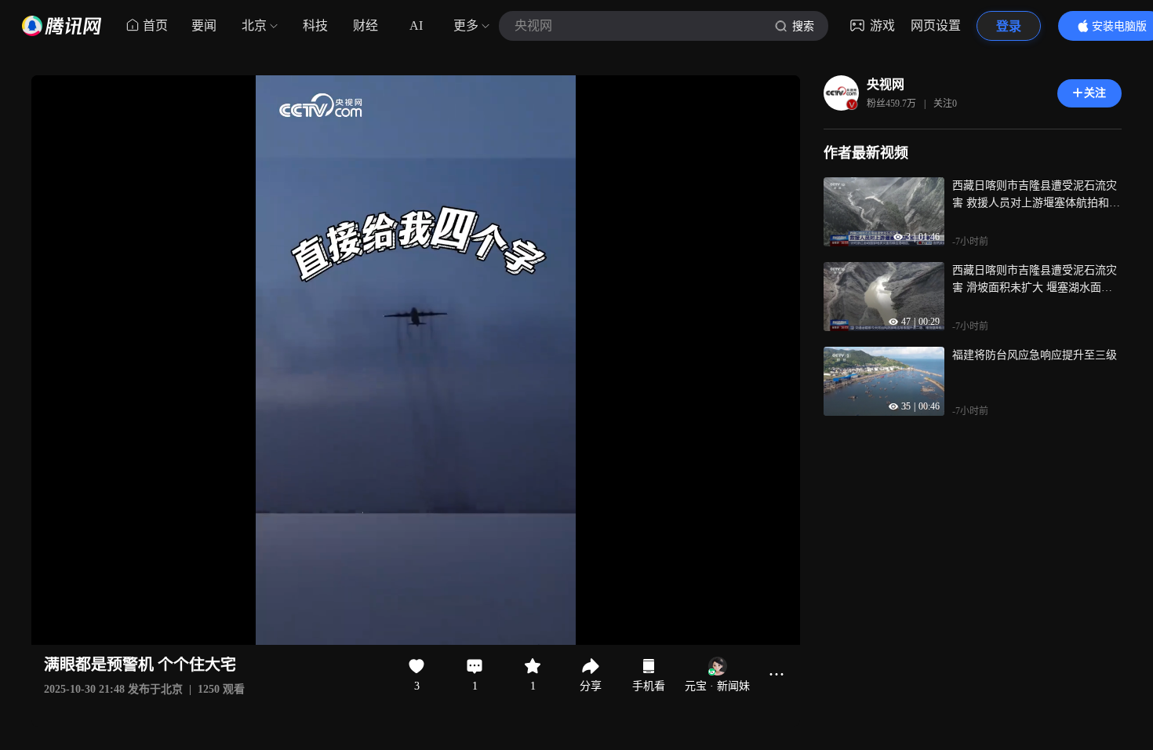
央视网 (885, 84)
